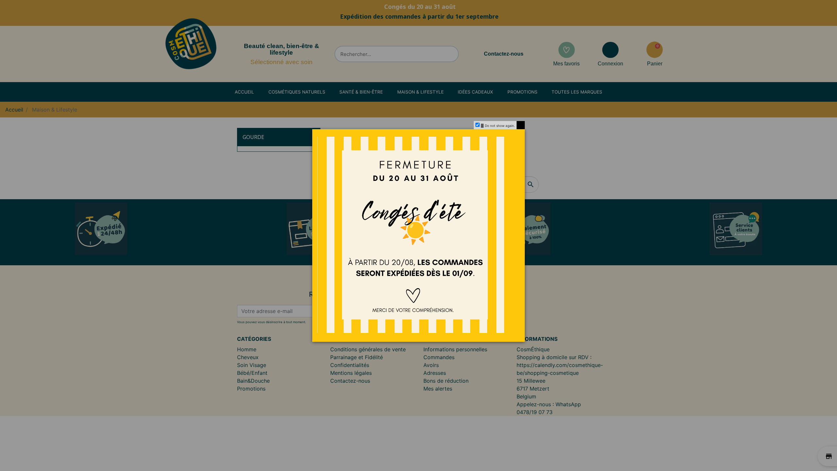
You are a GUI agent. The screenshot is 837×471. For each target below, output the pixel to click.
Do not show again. (500, 126)
